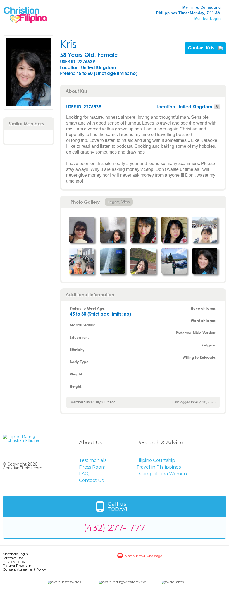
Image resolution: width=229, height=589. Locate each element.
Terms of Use (13, 558)
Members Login (15, 554)
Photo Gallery (85, 202)
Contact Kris (202, 48)
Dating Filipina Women (161, 473)
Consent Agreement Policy (24, 569)
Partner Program (17, 565)
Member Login (207, 18)
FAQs (84, 473)
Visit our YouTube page (143, 556)
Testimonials (92, 460)
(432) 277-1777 (114, 527)
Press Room (92, 467)
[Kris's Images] (81, 230)
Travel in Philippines (158, 467)
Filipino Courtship (155, 460)
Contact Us (91, 480)
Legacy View (119, 202)
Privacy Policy (14, 561)
